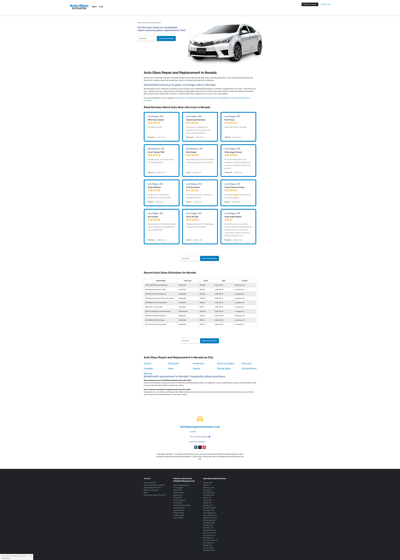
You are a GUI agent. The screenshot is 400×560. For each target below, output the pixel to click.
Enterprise (173, 363)
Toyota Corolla (178, 515)
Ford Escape (178, 488)
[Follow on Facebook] (196, 447)
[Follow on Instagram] (204, 447)
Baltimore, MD (208, 488)
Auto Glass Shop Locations (154, 485)
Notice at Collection (197, 442)
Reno (171, 368)
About (94, 7)
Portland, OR (208, 525)
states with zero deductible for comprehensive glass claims (199, 98)
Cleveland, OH (208, 495)
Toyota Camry (178, 513)
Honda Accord (179, 493)
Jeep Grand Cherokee (181, 505)
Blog (101, 7)
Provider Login (325, 4)
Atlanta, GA (207, 483)
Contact (193, 432)
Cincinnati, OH (208, 493)
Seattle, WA (207, 545)
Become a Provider (310, 4)
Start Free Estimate (166, 38)
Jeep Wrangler (179, 508)
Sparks (196, 368)
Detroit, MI (207, 503)
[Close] (30, 555)
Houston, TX (207, 505)
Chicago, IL (207, 490)
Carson (147, 363)
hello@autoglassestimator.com (200, 426)
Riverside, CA (208, 528)
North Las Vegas (225, 363)
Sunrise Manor (249, 368)
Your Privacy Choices (198, 437)
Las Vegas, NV (208, 510)
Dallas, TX (207, 498)
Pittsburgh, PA (208, 523)
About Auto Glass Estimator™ (155, 495)
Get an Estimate (150, 483)
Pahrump (246, 363)
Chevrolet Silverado (181, 485)
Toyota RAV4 (178, 518)
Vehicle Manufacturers (152, 488)
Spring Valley (224, 368)
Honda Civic (178, 495)
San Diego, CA (208, 538)
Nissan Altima (178, 510)
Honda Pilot (177, 503)
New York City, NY (210, 515)
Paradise (148, 368)
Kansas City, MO (209, 508)
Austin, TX (207, 485)
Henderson (198, 363)
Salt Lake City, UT (210, 533)
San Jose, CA (208, 543)
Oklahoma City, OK (210, 518)
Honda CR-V (178, 498)
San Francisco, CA (210, 540)
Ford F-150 (177, 490)
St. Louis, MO (208, 548)
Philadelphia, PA (209, 520)
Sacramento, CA (209, 530)
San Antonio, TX (209, 535)
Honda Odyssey (179, 500)
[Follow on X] (200, 447)
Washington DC (209, 550)
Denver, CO (207, 500)
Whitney (148, 373)
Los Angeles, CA (209, 513)
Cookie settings (6, 558)
